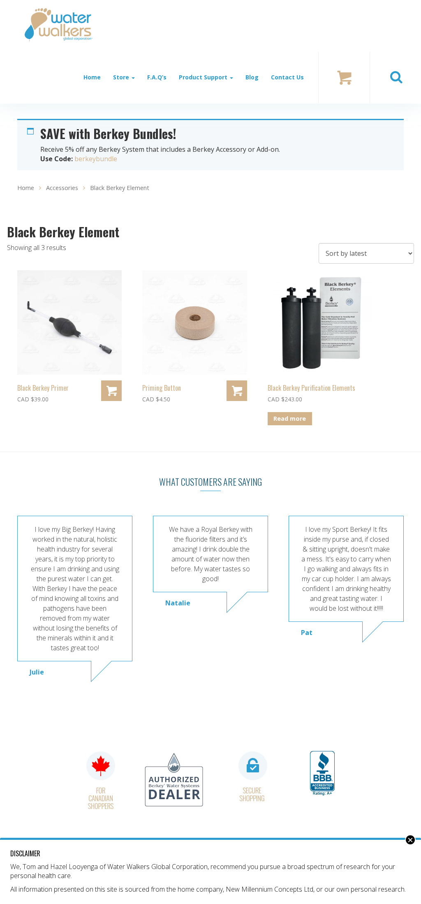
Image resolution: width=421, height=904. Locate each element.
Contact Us (287, 77)
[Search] (396, 77)
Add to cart (111, 390)
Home (92, 77)
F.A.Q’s (157, 77)
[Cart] (344, 77)
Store (122, 77)
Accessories (62, 187)
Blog (252, 77)
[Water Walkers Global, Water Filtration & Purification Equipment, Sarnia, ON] (322, 773)
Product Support (204, 77)
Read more (289, 418)
